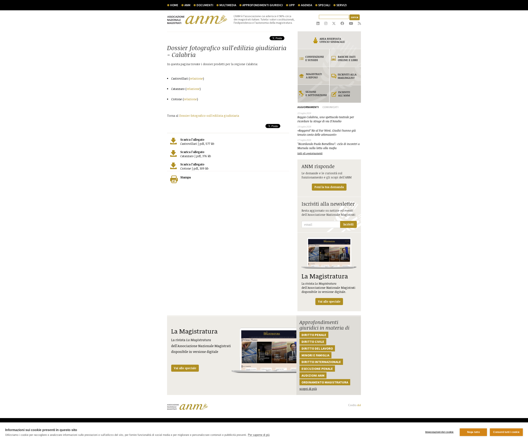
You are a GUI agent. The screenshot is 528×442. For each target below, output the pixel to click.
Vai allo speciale (185, 368)
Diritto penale (314, 335)
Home (174, 5)
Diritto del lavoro (317, 348)
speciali (324, 5)
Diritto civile (313, 341)
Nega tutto (473, 432)
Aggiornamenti (308, 107)
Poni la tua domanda (329, 187)
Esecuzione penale (317, 369)
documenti (205, 5)
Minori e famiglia (315, 355)
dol (359, 405)
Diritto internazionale (321, 362)
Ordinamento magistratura (325, 382)
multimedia (227, 5)
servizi (341, 5)
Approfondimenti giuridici (262, 5)
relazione (196, 78)
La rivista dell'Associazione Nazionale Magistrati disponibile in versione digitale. (328, 287)
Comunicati (330, 107)
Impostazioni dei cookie (439, 432)
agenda (306, 5)
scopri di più (308, 389)
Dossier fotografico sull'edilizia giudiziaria (209, 116)
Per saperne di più (259, 434)
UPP (292, 5)
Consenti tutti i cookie (506, 432)
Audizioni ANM (313, 375)
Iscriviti (348, 224)
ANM (187, 5)
